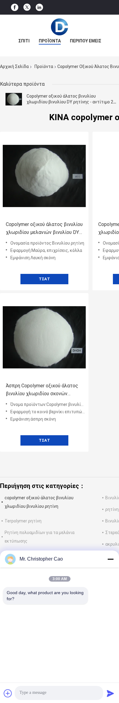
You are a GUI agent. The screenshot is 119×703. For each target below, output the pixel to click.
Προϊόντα (50, 40)
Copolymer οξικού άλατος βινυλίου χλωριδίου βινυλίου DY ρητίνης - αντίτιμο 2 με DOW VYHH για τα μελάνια (70, 102)
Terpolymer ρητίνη (23, 520)
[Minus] (110, 559)
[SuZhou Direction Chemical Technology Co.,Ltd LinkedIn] (39, 7)
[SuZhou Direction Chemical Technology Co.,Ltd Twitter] (27, 7)
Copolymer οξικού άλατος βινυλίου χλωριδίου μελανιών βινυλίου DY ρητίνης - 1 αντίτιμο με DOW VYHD (44, 228)
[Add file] (8, 693)
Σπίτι (24, 40)
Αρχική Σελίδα (14, 66)
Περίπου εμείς (85, 40)
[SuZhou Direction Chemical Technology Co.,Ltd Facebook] (14, 7)
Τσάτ (44, 279)
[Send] (110, 693)
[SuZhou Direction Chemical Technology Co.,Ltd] (59, 27)
